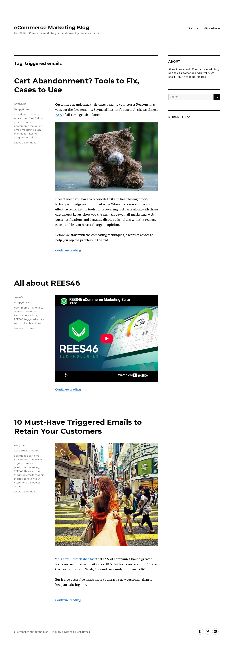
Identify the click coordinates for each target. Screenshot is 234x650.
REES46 (32, 133)
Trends (35, 450)
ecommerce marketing (28, 125)
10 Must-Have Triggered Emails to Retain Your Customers (78, 427)
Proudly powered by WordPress (71, 632)
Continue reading (68, 250)
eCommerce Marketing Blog (51, 27)
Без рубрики (22, 109)
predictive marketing (26, 467)
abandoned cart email (27, 114)
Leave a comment (25, 142)
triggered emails (24, 137)
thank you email (33, 471)
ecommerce (25, 122)
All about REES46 (47, 283)
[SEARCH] (217, 97)
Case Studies (22, 450)
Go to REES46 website (204, 28)
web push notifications (27, 323)
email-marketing (24, 129)
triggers (39, 474)
